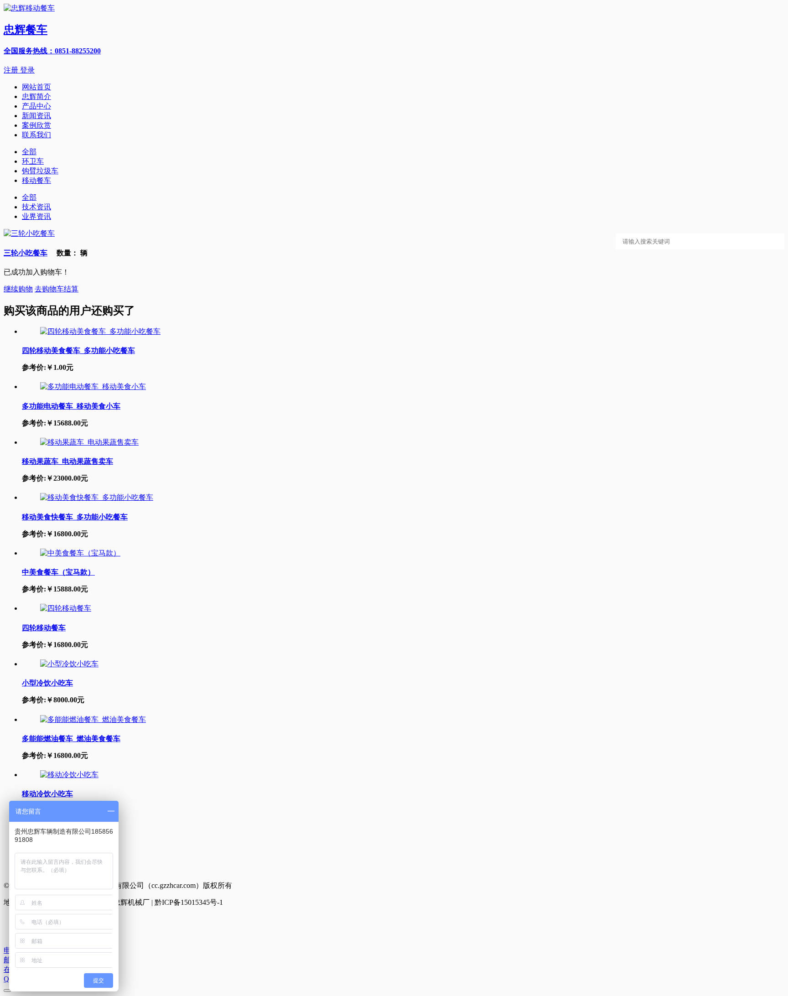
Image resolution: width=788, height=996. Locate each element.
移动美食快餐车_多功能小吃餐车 (75, 517)
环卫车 (33, 161)
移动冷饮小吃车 (47, 794)
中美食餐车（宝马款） (58, 572)
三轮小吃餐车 (25, 253)
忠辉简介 (36, 96)
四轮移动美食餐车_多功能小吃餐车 (78, 350)
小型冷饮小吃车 (47, 683)
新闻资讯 (36, 115)
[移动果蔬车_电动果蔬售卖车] (89, 442)
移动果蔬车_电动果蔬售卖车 (67, 461)
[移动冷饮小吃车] (69, 774)
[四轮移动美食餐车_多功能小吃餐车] (100, 331)
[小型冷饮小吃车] (69, 664)
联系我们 (36, 135)
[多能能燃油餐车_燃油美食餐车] (93, 719)
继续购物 (18, 289)
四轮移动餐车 (44, 628)
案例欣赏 (36, 125)
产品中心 (36, 106)
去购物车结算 (56, 289)
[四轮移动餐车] (65, 608)
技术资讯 (36, 207)
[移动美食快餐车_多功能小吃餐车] (96, 497)
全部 (29, 152)
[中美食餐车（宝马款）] (80, 553)
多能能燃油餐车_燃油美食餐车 (71, 738)
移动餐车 (36, 180)
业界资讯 (36, 216)
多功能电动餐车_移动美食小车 (71, 406)
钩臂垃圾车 (40, 171)
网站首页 (36, 87)
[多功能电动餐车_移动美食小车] (93, 386)
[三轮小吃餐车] (29, 233)
